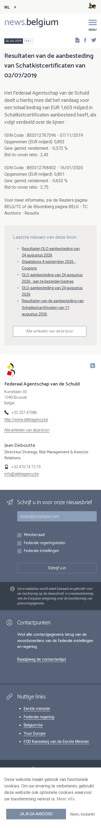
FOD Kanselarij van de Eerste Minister (56, 741)
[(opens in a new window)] (83, 40)
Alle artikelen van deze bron (49, 331)
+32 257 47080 (24, 412)
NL (7, 7)
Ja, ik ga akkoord (36, 814)
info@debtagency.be (21, 474)
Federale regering (39, 716)
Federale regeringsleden (44, 543)
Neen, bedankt (82, 814)
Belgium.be (33, 725)
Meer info (66, 799)
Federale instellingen (41, 551)
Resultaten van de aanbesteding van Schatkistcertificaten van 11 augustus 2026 (53, 307)
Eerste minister (37, 708)
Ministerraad (34, 535)
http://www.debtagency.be (26, 419)
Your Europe (35, 733)
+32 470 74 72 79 (26, 467)
